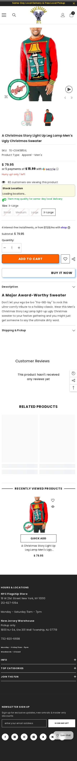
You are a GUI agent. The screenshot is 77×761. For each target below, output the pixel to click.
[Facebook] (5, 737)
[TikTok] (33, 737)
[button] (65, 98)
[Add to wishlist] (53, 500)
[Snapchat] (43, 737)
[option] (38, 64)
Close (74, 3)
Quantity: (8, 240)
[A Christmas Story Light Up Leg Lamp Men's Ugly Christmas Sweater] (38, 515)
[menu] (4, 15)
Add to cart (30, 259)
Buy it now (61, 273)
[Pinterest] (24, 737)
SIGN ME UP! (62, 723)
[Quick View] (53, 506)
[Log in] (63, 15)
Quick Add (38, 538)
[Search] (14, 15)
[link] (65, 258)
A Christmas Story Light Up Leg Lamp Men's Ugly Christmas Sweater (38, 548)
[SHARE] (72, 259)
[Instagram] (14, 737)
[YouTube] (52, 737)
